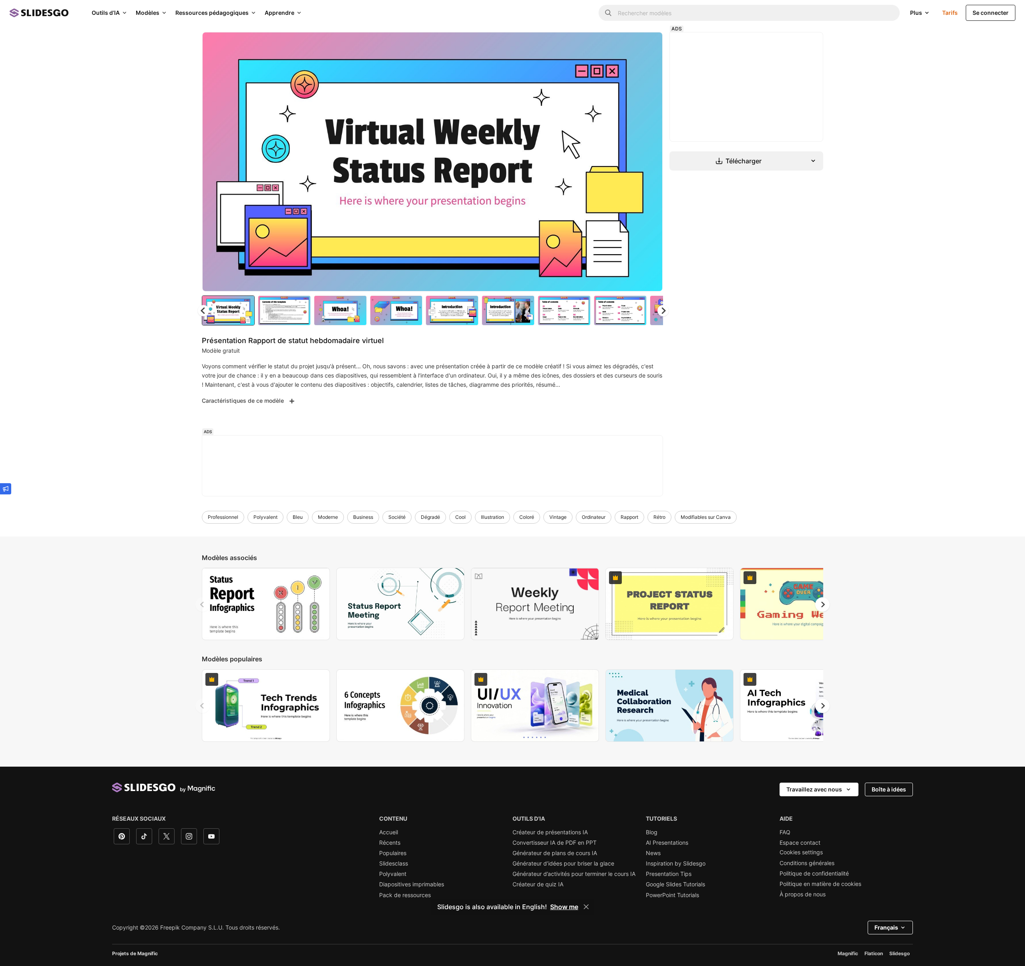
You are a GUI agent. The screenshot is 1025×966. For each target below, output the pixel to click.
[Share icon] (649, 45)
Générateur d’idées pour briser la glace (563, 863)
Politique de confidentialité (814, 873)
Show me (564, 906)
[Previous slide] (202, 604)
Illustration (492, 517)
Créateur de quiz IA (537, 884)
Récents (389, 842)
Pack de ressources (405, 895)
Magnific (848, 953)
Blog (651, 832)
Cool (460, 517)
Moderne (328, 517)
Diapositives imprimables (411, 884)
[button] (663, 310)
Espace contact (800, 842)
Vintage (558, 517)
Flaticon (873, 953)
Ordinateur (593, 517)
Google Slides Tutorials (675, 884)
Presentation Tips (668, 874)
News (653, 853)
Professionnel (223, 517)
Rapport (629, 517)
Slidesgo (899, 953)
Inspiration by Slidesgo (675, 863)
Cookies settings (801, 852)
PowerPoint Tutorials (672, 895)
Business (363, 517)
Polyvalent (265, 517)
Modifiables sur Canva (706, 517)
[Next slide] (650, 162)
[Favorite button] (628, 45)
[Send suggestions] (5, 488)
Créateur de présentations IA (550, 832)
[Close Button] (586, 906)
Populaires (392, 853)
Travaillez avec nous (814, 789)
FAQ (785, 832)
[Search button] (608, 13)
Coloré (526, 517)
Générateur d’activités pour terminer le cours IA (573, 874)
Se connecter (991, 12)
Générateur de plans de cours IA (554, 853)
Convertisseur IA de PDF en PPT (554, 842)
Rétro (659, 517)
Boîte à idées (889, 789)
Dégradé (430, 517)
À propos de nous (803, 894)
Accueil (388, 832)
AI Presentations (667, 842)
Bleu (298, 517)
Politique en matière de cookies (820, 884)
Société (397, 517)
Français (886, 927)
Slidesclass (393, 863)
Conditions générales (807, 863)
